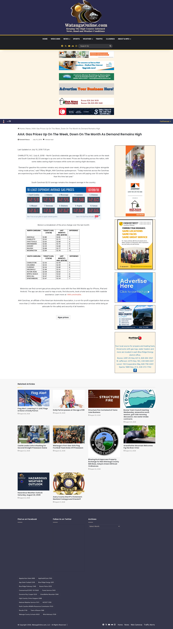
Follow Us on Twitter (62, 519)
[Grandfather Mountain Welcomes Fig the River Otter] (139, 434)
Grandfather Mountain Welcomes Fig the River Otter (138, 446)
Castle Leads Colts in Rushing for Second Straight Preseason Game (32, 446)
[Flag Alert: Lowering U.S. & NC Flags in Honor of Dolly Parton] (33, 398)
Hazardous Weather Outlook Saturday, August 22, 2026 (30, 494)
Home (45, 39)
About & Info (123, 39)
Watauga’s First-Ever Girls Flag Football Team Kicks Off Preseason (68, 446)
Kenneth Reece (24, 139)
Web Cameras (136, 625)
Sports (76, 39)
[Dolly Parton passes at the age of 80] (69, 399)
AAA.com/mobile (74, 294)
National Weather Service (29, 602)
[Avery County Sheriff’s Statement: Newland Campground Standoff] (69, 484)
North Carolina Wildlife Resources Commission (36, 606)
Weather (87, 39)
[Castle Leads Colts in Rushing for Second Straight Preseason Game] (33, 434)
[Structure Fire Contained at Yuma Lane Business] (104, 399)
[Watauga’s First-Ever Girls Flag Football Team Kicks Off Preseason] (69, 434)
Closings (110, 39)
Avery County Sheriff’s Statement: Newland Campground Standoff (67, 498)
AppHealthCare (45, 578)
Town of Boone (37, 610)
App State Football (27, 582)
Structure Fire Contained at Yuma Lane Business (102, 411)
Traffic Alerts (149, 625)
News (65, 39)
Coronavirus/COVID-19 (29, 590)
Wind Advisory (49, 614)
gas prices (64, 317)
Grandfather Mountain (49, 594)
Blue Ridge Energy (46, 582)
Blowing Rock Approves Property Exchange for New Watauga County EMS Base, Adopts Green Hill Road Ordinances (103, 462)
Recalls (23, 610)
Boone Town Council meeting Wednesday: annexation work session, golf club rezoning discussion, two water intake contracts (136, 414)
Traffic (99, 39)
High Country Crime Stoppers (30, 598)
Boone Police (45, 586)
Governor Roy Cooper (28, 594)
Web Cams (55, 39)
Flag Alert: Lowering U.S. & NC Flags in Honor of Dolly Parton (33, 409)
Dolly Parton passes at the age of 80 (68, 410)
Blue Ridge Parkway (27, 586)
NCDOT (47, 602)
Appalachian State (27, 578)
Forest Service (49, 590)
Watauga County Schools (29, 614)
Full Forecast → (165, 121)
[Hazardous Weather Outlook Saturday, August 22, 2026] (33, 481)
